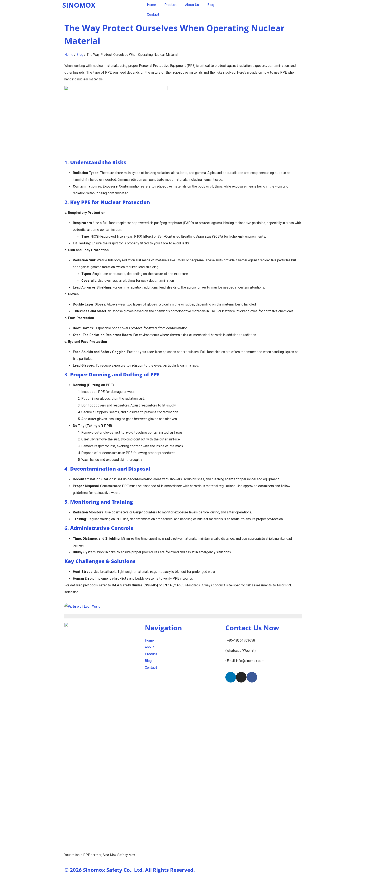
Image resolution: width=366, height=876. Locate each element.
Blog (210, 5)
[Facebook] (252, 677)
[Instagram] (241, 677)
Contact (153, 15)
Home (151, 5)
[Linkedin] (230, 677)
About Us (192, 5)
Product (170, 5)
